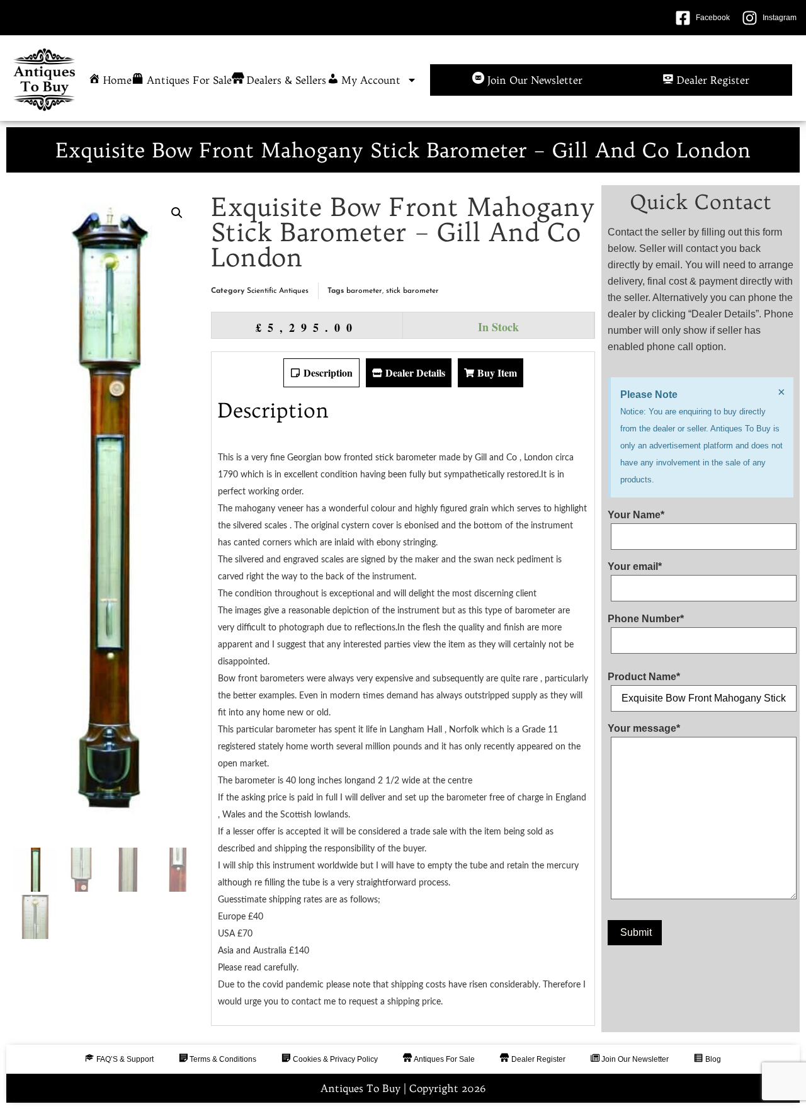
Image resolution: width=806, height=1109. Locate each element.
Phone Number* (646, 619)
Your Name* (636, 515)
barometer (364, 291)
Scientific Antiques (278, 291)
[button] (177, 213)
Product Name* (644, 677)
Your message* (644, 729)
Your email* (635, 567)
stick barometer (412, 291)
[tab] (321, 372)
